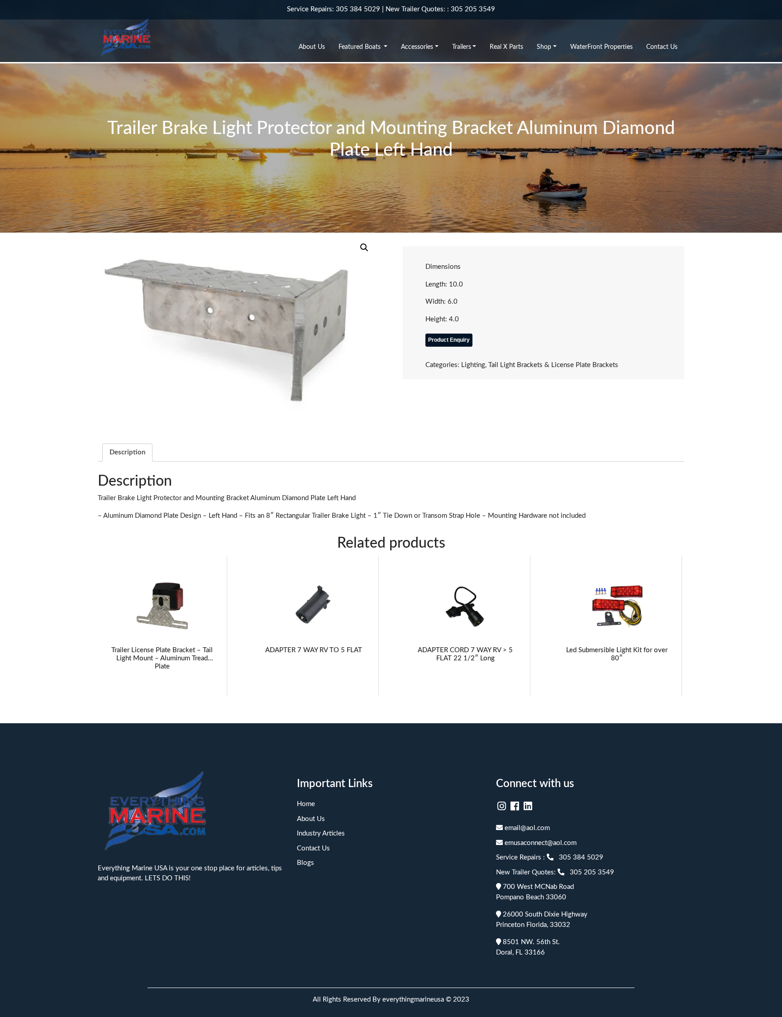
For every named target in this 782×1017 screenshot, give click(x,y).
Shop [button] (544, 47)
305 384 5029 (358, 9)
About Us (312, 47)
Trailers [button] (461, 47)
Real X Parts (506, 47)
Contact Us (661, 47)
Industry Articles (321, 833)
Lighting (473, 365)
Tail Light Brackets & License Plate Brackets (553, 365)
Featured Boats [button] (360, 47)
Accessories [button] (417, 47)
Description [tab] (127, 452)
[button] (364, 247)
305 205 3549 (473, 9)
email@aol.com (526, 828)
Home (306, 804)
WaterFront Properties (601, 47)
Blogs (305, 862)
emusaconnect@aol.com (540, 843)
